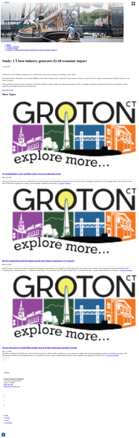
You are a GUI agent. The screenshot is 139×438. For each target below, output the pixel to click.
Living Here (5, 25)
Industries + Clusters (79, 15)
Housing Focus (77, 27)
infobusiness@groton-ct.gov (12, 386)
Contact (7, 420)
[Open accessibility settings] (3, 434)
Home (6, 415)
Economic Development (78, 10)
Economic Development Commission (13, 15)
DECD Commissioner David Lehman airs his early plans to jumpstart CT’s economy (38, 261)
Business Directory (43, 20)
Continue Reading (64, 183)
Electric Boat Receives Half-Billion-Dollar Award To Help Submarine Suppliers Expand (39, 348)
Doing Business (41, 10)
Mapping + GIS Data (79, 22)
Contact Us (5, 18)
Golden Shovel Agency (70, 433)
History (4, 28)
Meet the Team (6, 13)
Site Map (7, 418)
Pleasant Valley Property (80, 32)
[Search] (135, 68)
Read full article (7, 90)
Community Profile (78, 20)
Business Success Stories (45, 18)
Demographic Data (78, 18)
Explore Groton (5, 22)
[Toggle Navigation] (133, 3)
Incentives (41, 13)
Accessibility (8, 423)
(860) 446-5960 (8, 384)
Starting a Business (43, 15)
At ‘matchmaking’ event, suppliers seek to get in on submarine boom (31, 174)
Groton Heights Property (80, 29)
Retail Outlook (77, 25)
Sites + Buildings (78, 13)
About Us (4, 10)
